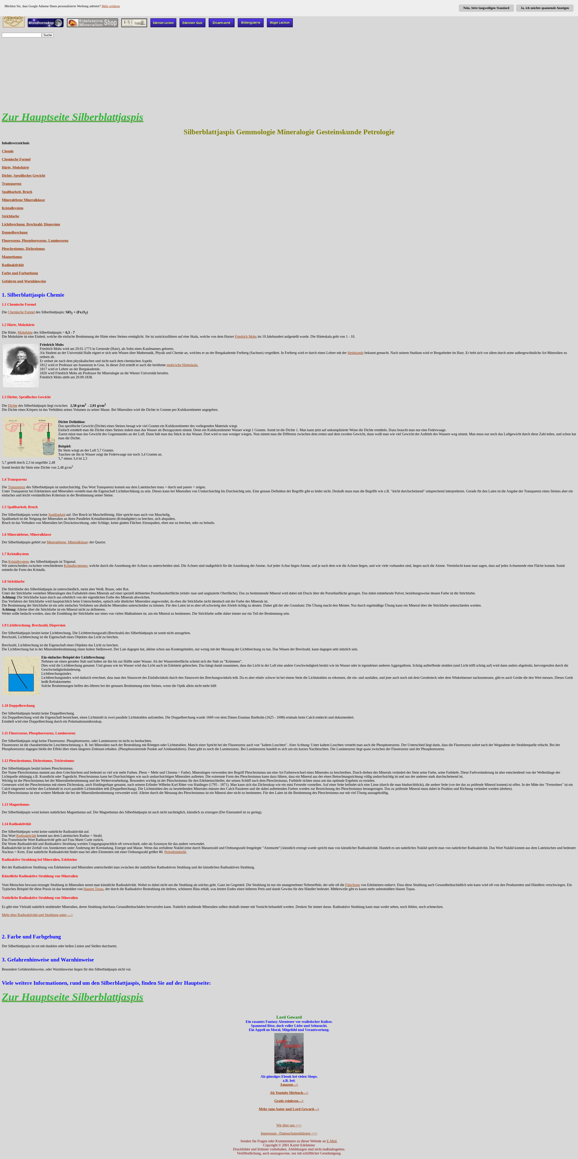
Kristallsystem (12, 208)
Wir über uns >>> (289, 1125)
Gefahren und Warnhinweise (24, 281)
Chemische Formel (16, 159)
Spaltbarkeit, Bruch (17, 192)
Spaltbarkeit (56, 515)
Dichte (12, 405)
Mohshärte (25, 332)
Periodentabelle (175, 852)
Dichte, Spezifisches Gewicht (23, 175)
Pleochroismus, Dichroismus (23, 249)
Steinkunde (355, 353)
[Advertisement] (289, 72)
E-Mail (332, 1141)
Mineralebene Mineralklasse (23, 200)
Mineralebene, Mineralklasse (67, 542)
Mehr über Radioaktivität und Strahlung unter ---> (37, 915)
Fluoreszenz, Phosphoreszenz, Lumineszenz (35, 240)
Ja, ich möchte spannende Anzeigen (545, 8)
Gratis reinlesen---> (289, 1101)
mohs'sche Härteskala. (182, 365)
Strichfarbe (10, 216)
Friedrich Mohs (246, 336)
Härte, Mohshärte (15, 167)
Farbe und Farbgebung (20, 273)
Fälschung (352, 885)
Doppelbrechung (15, 232)
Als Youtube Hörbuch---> (289, 1093)
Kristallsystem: (18, 561)
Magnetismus (12, 257)
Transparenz (11, 184)
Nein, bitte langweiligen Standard (486, 8)
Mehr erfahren (111, 6)
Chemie (8, 151)
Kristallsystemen (75, 566)
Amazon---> (289, 1085)
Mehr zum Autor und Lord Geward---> (289, 1109)
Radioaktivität (13, 265)
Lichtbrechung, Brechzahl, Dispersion (31, 224)
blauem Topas (93, 889)
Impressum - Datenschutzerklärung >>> (289, 1133)
